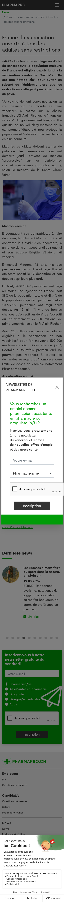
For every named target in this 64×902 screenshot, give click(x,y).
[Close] (57, 387)
